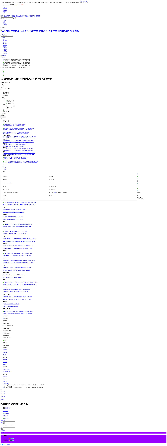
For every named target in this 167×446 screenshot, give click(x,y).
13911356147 (6, 383)
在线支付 (5, 359)
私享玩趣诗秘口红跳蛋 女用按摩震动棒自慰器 (13, 146)
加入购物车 (3, 116)
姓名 (2, 422)
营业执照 (5, 354)
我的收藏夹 (8, 407)
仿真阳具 (5, 49)
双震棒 (54, 192)
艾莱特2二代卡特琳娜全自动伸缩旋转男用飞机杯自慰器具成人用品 (18, 154)
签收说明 (5, 364)
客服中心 (5, 379)
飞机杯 (4, 20)
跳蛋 (4, 22)
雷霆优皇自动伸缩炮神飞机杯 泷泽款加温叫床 (13, 125)
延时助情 (5, 45)
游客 (22, 4)
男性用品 (5, 41)
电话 (2, 423)
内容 (2, 427)
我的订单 (7, 408)
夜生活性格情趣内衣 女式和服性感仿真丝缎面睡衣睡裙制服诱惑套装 (19, 138)
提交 (2, 428)
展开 (2, 432)
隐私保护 (5, 352)
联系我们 (5, 349)
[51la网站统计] (3, 444)
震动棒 (4, 46)
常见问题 (5, 376)
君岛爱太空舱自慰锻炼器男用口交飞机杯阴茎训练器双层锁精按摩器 (18, 142)
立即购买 (2, 115)
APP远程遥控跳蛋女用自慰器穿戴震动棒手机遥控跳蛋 (15, 133)
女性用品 (5, 42)
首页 (4, 39)
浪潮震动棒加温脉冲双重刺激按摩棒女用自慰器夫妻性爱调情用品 (18, 150)
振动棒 (4, 23)
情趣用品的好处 (6, 369)
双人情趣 (5, 43)
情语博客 (5, 53)
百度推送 (8, 444)
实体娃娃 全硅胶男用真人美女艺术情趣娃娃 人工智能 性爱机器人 (18, 129)
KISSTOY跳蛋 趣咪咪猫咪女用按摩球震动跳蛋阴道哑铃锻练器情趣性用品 (20, 162)
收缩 (4, 432)
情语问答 (5, 51)
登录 (16, 4)
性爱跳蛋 (5, 47)
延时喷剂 (5, 24)
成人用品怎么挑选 (7, 371)
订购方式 (5, 381)
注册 (19, 4)
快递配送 (5, 362)
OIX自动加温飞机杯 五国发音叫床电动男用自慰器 (14, 158)
